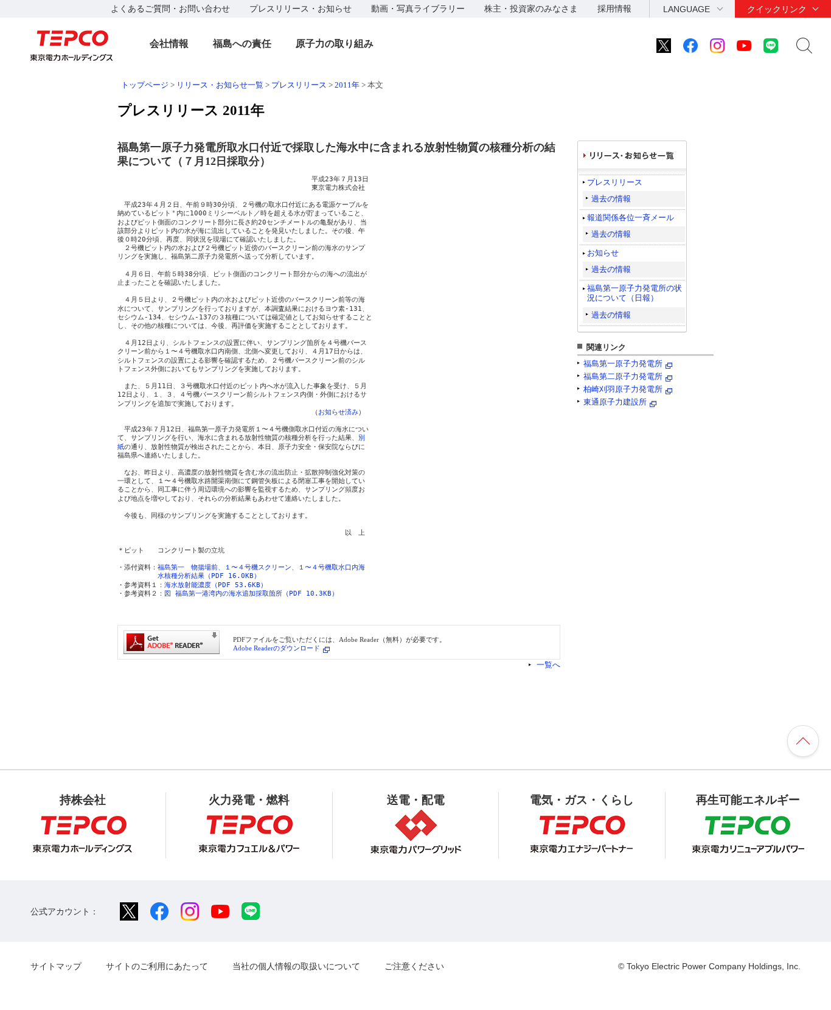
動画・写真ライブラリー (418, 8)
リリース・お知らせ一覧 (219, 84)
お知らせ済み (338, 412)
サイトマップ (56, 966)
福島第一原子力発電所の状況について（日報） (634, 293)
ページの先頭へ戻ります (803, 741)
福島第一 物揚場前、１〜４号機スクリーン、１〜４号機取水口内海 (261, 567)
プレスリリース (299, 84)
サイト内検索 (804, 46)
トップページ (145, 84)
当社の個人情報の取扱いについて (296, 966)
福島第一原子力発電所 (622, 363)
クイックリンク (777, 9)
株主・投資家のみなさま (531, 8)
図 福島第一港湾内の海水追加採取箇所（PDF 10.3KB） (251, 593)
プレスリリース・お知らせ (300, 8)
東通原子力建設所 (615, 401)
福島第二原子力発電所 (622, 376)
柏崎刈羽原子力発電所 (622, 389)
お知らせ (603, 252)
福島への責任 (242, 43)
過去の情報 (611, 198)
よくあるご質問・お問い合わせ (170, 8)
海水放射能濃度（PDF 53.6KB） (215, 585)
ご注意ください (414, 966)
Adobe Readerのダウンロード (276, 648)
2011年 (347, 84)
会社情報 (169, 43)
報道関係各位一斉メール (630, 217)
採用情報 (614, 8)
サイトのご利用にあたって (157, 966)
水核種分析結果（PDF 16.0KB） (209, 576)
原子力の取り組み (335, 43)
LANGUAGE (686, 9)
